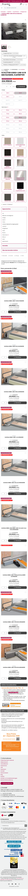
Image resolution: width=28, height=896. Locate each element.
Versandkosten (4, 764)
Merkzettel (5, 255)
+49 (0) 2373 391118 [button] (7, 793)
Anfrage (17, 255)
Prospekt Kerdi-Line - (10, 53)
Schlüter (23, 69)
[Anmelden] (20, 4)
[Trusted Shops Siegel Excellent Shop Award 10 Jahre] (14, 862)
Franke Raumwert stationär (7, 760)
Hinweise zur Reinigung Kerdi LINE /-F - (14, 64)
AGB (2, 767)
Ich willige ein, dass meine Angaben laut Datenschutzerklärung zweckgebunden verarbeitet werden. (14, 829)
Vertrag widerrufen (7, 783)
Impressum (3, 769)
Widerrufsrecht (4, 762)
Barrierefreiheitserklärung (7, 780)
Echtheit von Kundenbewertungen (9, 778)
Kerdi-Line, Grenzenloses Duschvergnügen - (14, 56)
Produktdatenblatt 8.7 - (11, 62)
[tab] (1, 259)
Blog (2, 774)
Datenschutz (4, 765)
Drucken (11, 255)
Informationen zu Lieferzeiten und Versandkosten (12, 879)
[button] (7, 107)
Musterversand (4, 773)
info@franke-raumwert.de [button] (8, 795)
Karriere (2, 776)
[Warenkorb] (26, 4)
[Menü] (1, 7)
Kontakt (2, 771)
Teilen (22, 255)
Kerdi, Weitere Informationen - (12, 59)
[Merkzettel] (23, 4)
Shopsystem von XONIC (14, 886)
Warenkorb (18, 312)
